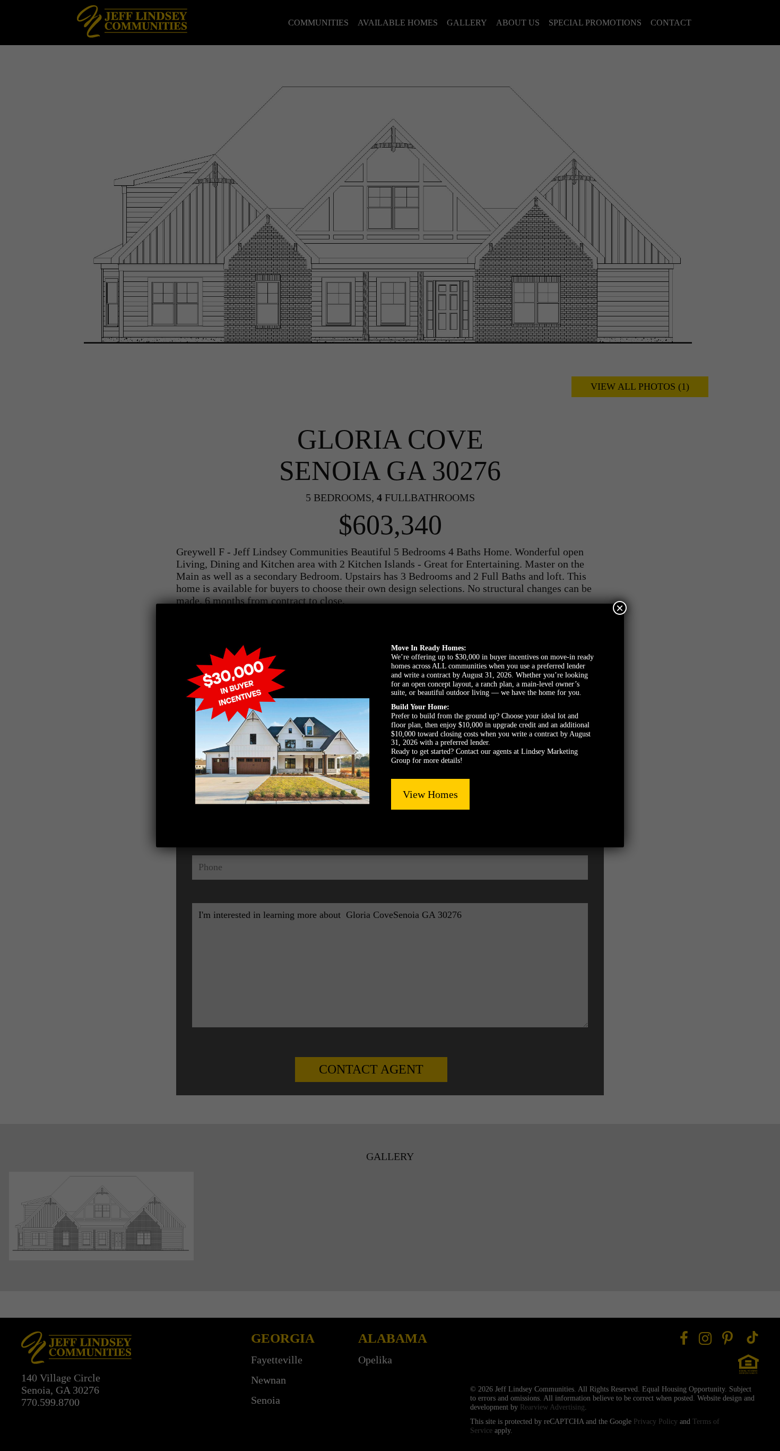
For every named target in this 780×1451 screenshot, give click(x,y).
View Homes (430, 794)
